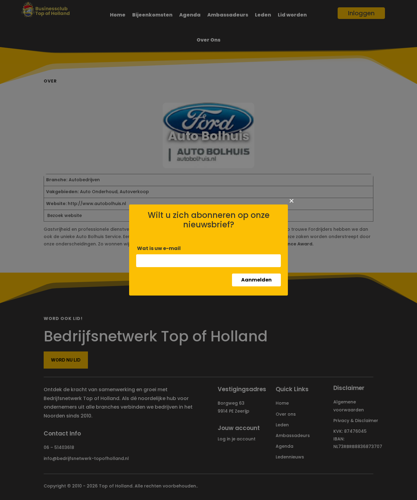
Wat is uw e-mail (159, 248)
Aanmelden (256, 279)
